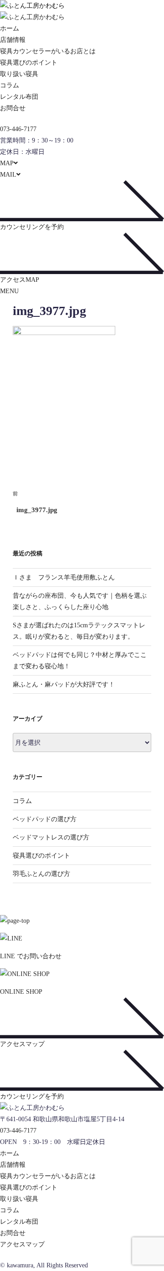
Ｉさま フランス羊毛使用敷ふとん (64, 577)
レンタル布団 (19, 96)
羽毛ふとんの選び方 (41, 873)
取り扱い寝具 (19, 74)
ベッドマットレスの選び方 (51, 837)
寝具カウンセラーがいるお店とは (48, 51)
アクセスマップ (22, 1244)
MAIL (8, 174)
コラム (9, 85)
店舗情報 (13, 39)
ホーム (9, 28)
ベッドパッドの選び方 (45, 819)
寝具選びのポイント (28, 62)
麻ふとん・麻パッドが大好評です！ (64, 684)
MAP (7, 163)
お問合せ (13, 108)
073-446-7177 (18, 129)
